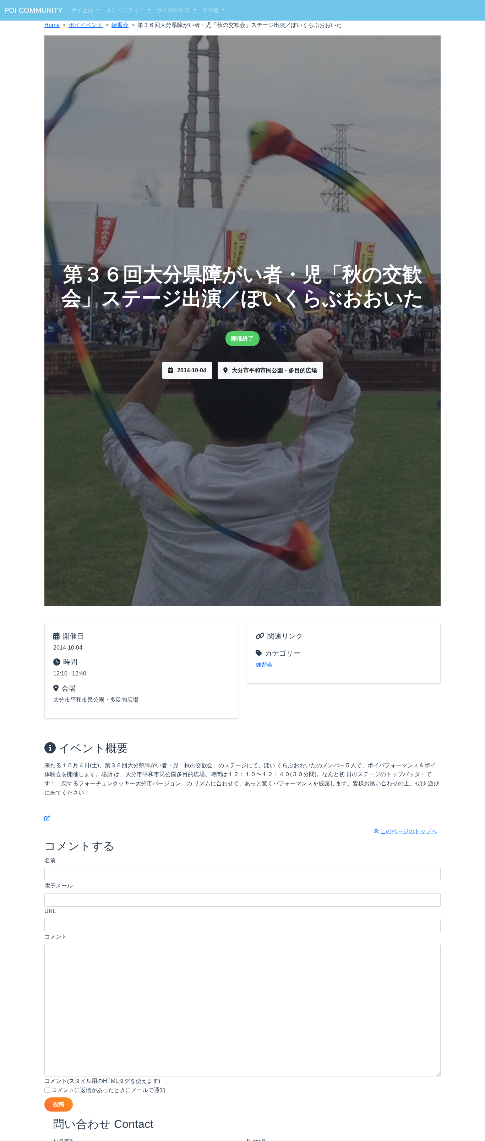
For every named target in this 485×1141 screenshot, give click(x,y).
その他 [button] (211, 10)
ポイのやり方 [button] (174, 10)
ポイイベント (86, 25)
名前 (50, 860)
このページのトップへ (408, 831)
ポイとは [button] (83, 10)
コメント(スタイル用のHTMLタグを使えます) (102, 1081)
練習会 (120, 25)
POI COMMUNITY (33, 10)
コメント (55, 937)
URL (50, 911)
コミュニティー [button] (125, 10)
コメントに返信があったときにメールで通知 (107, 1090)
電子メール (58, 886)
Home (52, 25)
